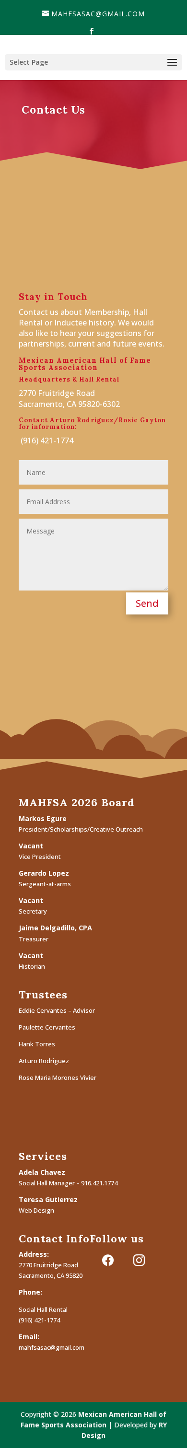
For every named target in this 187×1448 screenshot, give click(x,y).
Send (147, 603)
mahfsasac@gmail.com (51, 1347)
